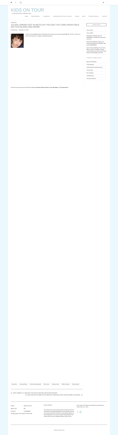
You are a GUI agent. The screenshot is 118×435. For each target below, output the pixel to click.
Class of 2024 (90, 33)
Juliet (55, 430)
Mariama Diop (55, 384)
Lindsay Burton (100, 405)
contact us (53, 416)
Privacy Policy (28, 405)
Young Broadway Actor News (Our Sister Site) (21, 413)
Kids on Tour (27, 10)
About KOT (14, 408)
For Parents (27, 411)
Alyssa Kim (14, 384)
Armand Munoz (23, 384)
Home (12, 405)
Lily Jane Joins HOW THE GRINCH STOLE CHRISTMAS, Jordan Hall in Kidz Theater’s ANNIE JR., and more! (52, 395)
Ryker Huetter (75, 384)
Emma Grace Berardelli (35, 384)
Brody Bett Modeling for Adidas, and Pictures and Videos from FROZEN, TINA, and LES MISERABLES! (96, 43)
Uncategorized (14, 22)
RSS (25, 408)
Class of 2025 (90, 30)
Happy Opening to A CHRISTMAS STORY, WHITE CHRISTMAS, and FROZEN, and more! (35, 393)
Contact (13, 411)
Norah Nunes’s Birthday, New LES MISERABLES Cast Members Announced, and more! (96, 37)
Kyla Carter (46, 384)
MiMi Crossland (65, 384)
